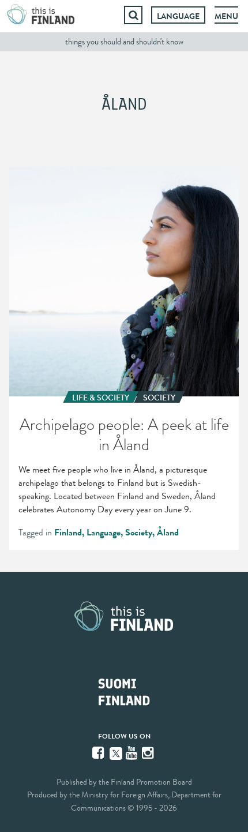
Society (138, 532)
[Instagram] (149, 753)
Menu (226, 16)
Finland (68, 532)
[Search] (133, 15)
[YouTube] (133, 753)
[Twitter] (115, 752)
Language (178, 16)
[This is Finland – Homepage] (41, 15)
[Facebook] (99, 753)
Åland (168, 532)
